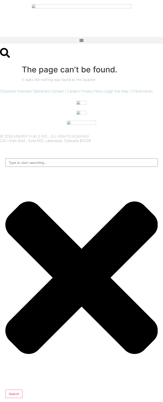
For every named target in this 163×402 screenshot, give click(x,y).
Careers (73, 91)
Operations (41, 91)
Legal (108, 91)
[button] (81, 40)
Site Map (121, 91)
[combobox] (81, 162)
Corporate (8, 91)
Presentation (142, 91)
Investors (24, 91)
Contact (57, 91)
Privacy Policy (92, 91)
